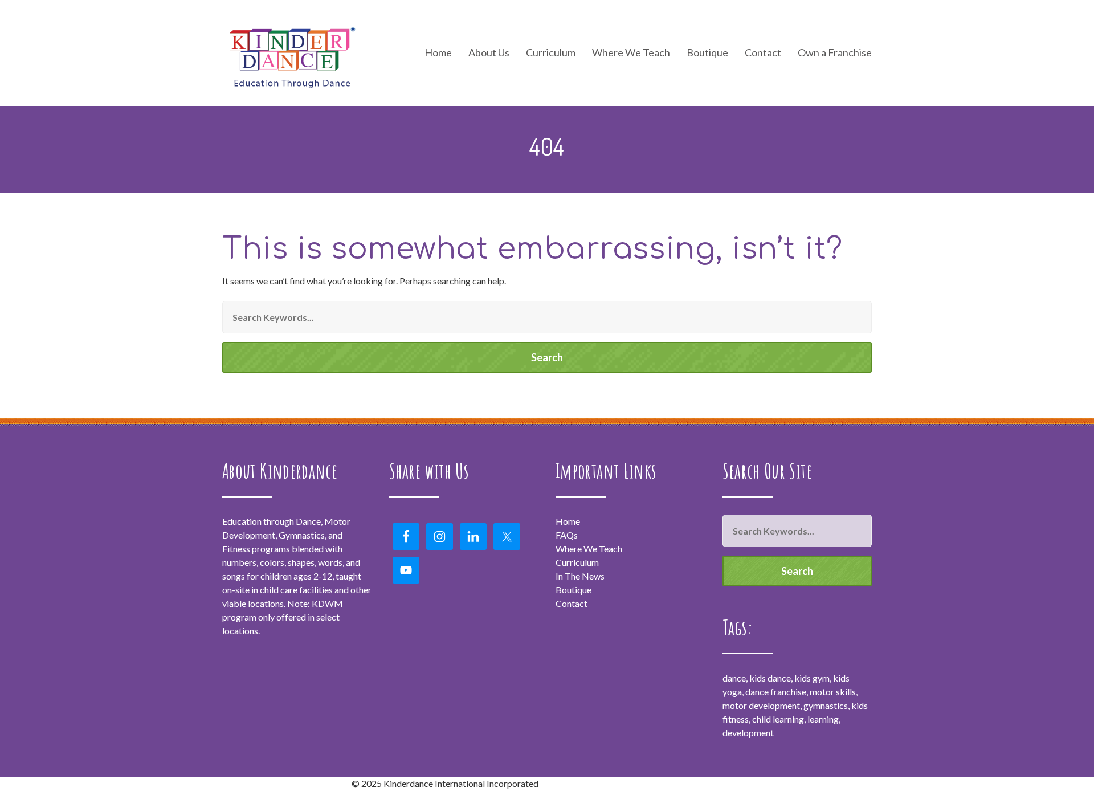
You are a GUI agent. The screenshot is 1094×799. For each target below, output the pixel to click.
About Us (488, 53)
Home (438, 53)
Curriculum (577, 562)
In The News (580, 575)
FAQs (567, 534)
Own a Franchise (835, 53)
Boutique (707, 53)
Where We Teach (631, 53)
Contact (763, 53)
